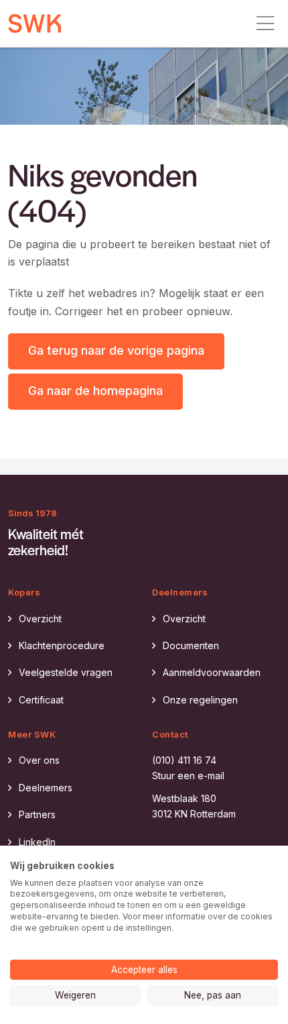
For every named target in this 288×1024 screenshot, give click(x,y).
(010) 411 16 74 (184, 760)
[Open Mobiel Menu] (265, 23)
